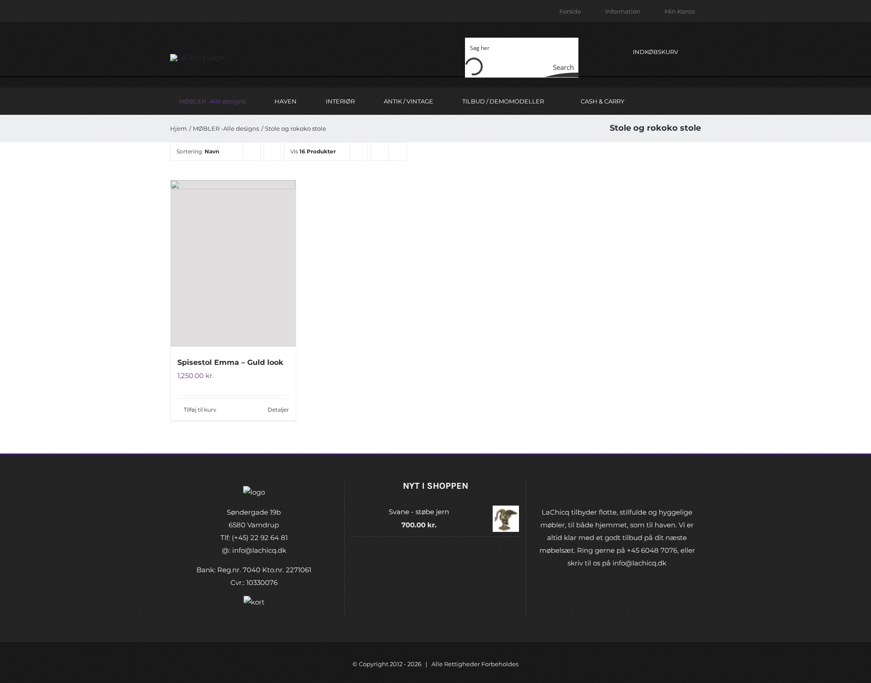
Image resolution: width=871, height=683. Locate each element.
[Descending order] (272, 151)
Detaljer (278, 409)
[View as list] (397, 151)
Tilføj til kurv (200, 409)
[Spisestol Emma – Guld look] (233, 263)
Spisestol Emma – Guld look (230, 362)
